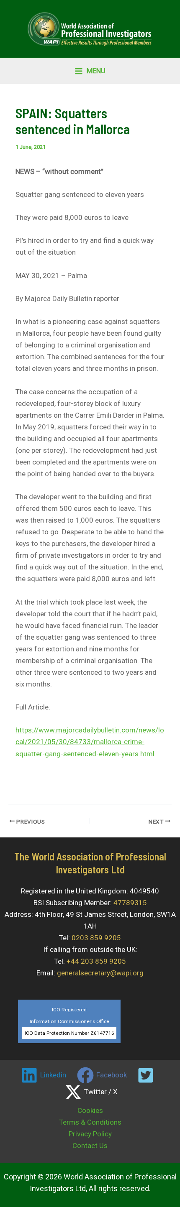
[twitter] (146, 1075)
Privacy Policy (90, 1134)
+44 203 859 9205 (96, 961)
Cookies (90, 1110)
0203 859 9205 (96, 938)
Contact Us (90, 1145)
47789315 (130, 902)
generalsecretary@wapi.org (100, 973)
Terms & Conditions (90, 1122)
